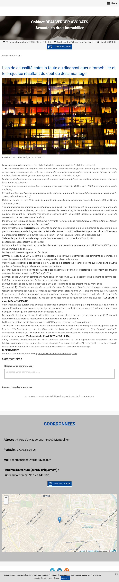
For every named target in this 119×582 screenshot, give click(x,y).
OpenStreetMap (93, 551)
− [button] (6, 502)
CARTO (113, 551)
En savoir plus (47, 578)
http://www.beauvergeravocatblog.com (57, 353)
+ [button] (6, 498)
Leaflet (82, 551)
